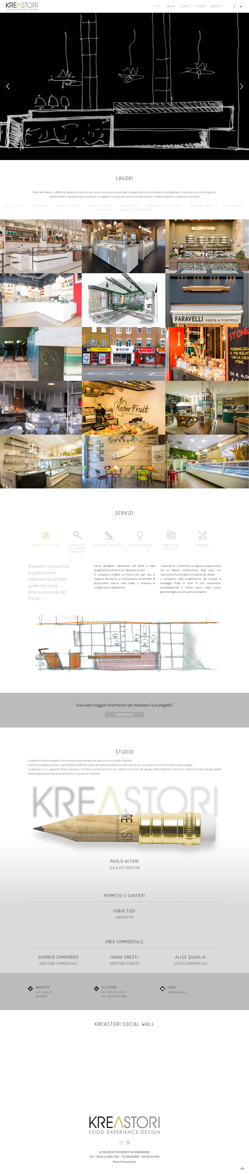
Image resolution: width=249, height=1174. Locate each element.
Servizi (185, 6)
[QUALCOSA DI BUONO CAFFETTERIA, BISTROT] (207, 246)
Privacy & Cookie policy (124, 1161)
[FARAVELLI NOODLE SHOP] (207, 300)
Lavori (170, 6)
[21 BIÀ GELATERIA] (123, 461)
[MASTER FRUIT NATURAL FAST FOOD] (123, 408)
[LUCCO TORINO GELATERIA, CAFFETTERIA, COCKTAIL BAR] (123, 246)
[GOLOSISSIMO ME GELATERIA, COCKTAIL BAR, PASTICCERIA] (207, 354)
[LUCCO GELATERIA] (207, 461)
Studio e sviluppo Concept (77, 548)
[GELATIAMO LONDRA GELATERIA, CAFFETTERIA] (123, 354)
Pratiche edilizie (171, 547)
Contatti (216, 6)
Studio (200, 6)
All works (14, 205)
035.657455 (132, 1156)
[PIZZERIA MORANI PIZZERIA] (207, 408)
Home (157, 6)
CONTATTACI (124, 714)
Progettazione (46, 545)
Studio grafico (108, 545)
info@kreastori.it (177, 992)
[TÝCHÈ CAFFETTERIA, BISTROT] (123, 300)
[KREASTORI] (22, 6)
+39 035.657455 (116, 992)
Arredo (202, 545)
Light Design (140, 545)
